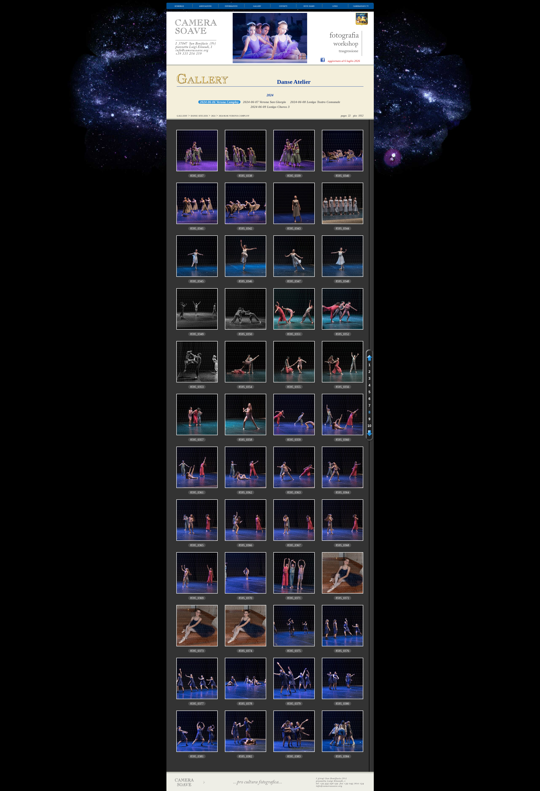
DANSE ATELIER (199, 116)
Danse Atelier (293, 82)
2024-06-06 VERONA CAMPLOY (234, 116)
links (335, 5)
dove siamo (309, 5)
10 (369, 426)
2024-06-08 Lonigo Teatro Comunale (315, 102)
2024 (270, 95)
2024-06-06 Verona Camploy (219, 102)
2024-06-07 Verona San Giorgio (264, 102)
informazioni (231, 5)
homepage (179, 5)
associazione (205, 5)
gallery (257, 5)
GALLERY (182, 116)
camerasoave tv (361, 5)
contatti (283, 5)
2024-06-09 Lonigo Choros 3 (270, 107)
